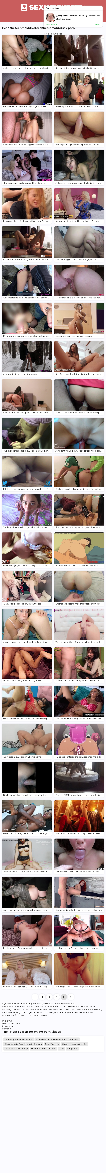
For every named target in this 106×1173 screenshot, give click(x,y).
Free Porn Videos (53, 33)
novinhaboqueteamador (43, 1048)
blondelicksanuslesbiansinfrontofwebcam (57, 1039)
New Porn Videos (11, 1023)
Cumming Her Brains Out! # (18, 1039)
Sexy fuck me (52, 1044)
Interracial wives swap (16, 1048)
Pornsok (6, 1028)
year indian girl (79, 1044)
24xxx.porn (8, 1026)
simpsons (72, 1048)
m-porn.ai (7, 1020)
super (65, 1044)
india (61, 1048)
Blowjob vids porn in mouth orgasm (23, 1044)
